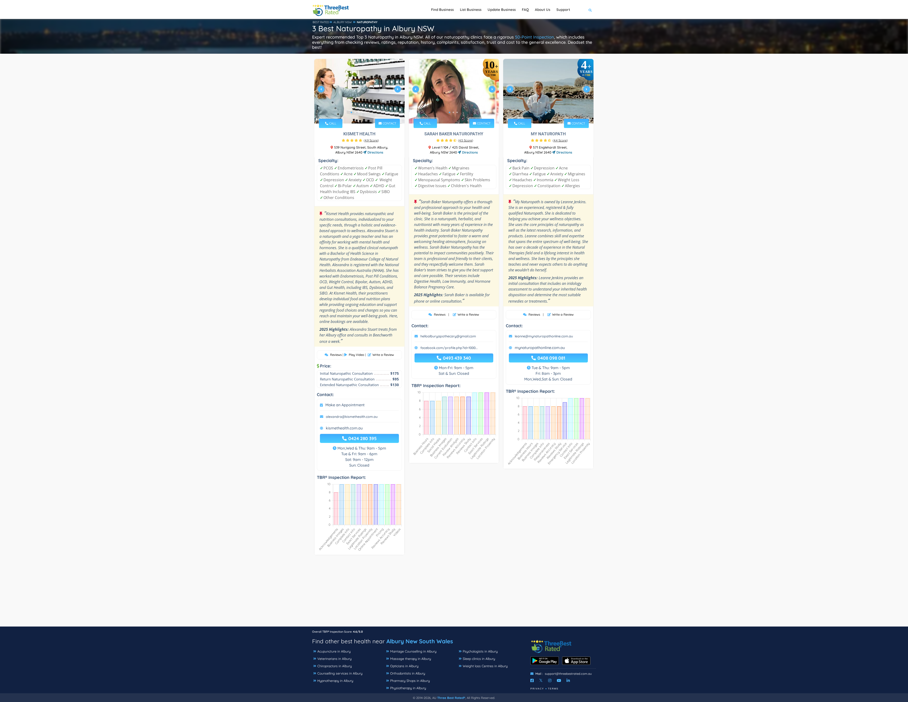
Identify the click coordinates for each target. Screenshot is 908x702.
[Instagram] (549, 680)
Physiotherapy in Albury (408, 688)
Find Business (442, 9)
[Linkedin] (568, 680)
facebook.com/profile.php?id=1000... (449, 348)
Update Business (502, 9)
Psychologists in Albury (480, 651)
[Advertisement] (454, 593)
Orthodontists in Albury (407, 673)
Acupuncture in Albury (334, 651)
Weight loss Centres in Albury (485, 666)
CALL (332, 123)
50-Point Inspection (534, 37)
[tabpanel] (359, 91)
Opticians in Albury (404, 666)
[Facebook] (532, 680)
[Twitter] (541, 680)
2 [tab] (355, 112)
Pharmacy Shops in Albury (410, 681)
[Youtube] (559, 680)
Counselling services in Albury (339, 673)
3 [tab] (359, 112)
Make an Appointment (345, 404)
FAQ (525, 9)
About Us (542, 9)
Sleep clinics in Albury (479, 659)
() (371, 140)
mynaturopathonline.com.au (540, 347)
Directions (375, 152)
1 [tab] (351, 112)
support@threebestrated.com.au (568, 674)
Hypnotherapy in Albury (335, 681)
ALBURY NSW (342, 22)
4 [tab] (362, 112)
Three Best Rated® (451, 698)
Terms (553, 688)
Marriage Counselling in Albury (413, 651)
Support (563, 9)
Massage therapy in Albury (410, 659)
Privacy (537, 688)
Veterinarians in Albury (334, 659)
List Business (470, 9)
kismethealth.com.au (344, 428)
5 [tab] (366, 112)
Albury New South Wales (419, 641)
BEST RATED (321, 22)
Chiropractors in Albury (334, 666)
